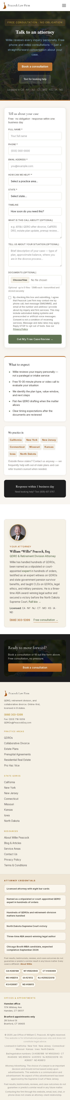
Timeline (13, 205)
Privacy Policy (20, 329)
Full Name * (15, 129)
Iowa (7, 815)
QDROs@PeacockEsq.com (17, 722)
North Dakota (12, 820)
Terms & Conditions (15, 865)
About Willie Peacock (16, 837)
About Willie (26, 964)
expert (26, 571)
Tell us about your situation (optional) (33, 244)
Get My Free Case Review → (35, 339)
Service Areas (12, 848)
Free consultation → (45, 620)
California (9, 782)
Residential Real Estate (17, 759)
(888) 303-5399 (20, 620)
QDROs (8, 737)
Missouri (9, 804)
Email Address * (18, 159)
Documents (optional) (22, 272)
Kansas (8, 809)
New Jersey (11, 793)
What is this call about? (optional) (30, 220)
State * (12, 189)
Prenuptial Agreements (17, 754)
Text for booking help (35, 79)
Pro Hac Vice (12, 765)
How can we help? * (20, 174)
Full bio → (35, 601)
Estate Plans (11, 749)
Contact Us (10, 854)
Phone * (13, 144)
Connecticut (11, 798)
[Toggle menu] (64, 5)
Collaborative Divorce (17, 743)
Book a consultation (35, 66)
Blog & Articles (12, 843)
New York (10, 787)
